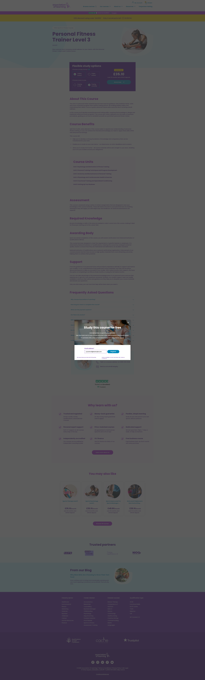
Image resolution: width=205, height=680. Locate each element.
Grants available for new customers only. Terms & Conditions (113, 358)
